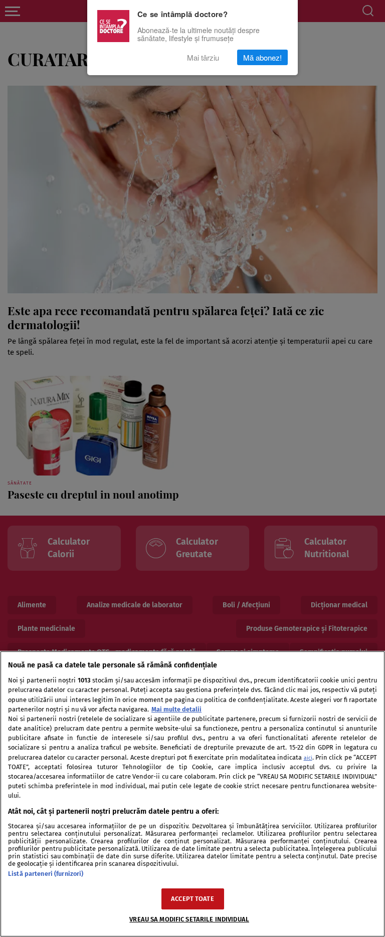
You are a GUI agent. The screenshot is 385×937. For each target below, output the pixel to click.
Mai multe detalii (176, 709)
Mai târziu (203, 57)
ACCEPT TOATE (192, 898)
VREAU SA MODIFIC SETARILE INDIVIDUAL (189, 919)
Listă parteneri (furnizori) (45, 873)
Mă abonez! (262, 57)
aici (308, 758)
